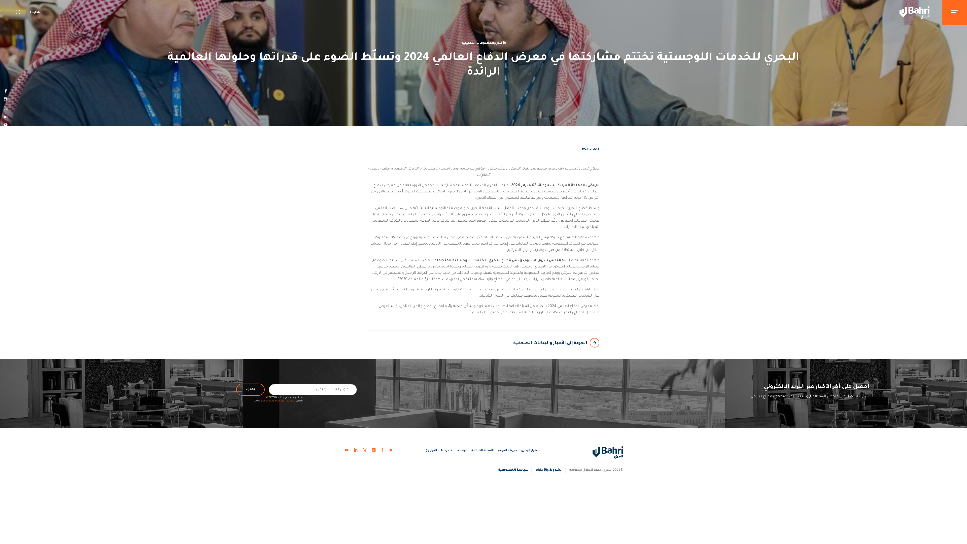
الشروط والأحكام (549, 470)
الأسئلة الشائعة (482, 450)
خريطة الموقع (507, 450)
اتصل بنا (447, 450)
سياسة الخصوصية (285, 401)
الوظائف (462, 450)
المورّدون (431, 450)
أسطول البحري (531, 450)
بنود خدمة (268, 401)
